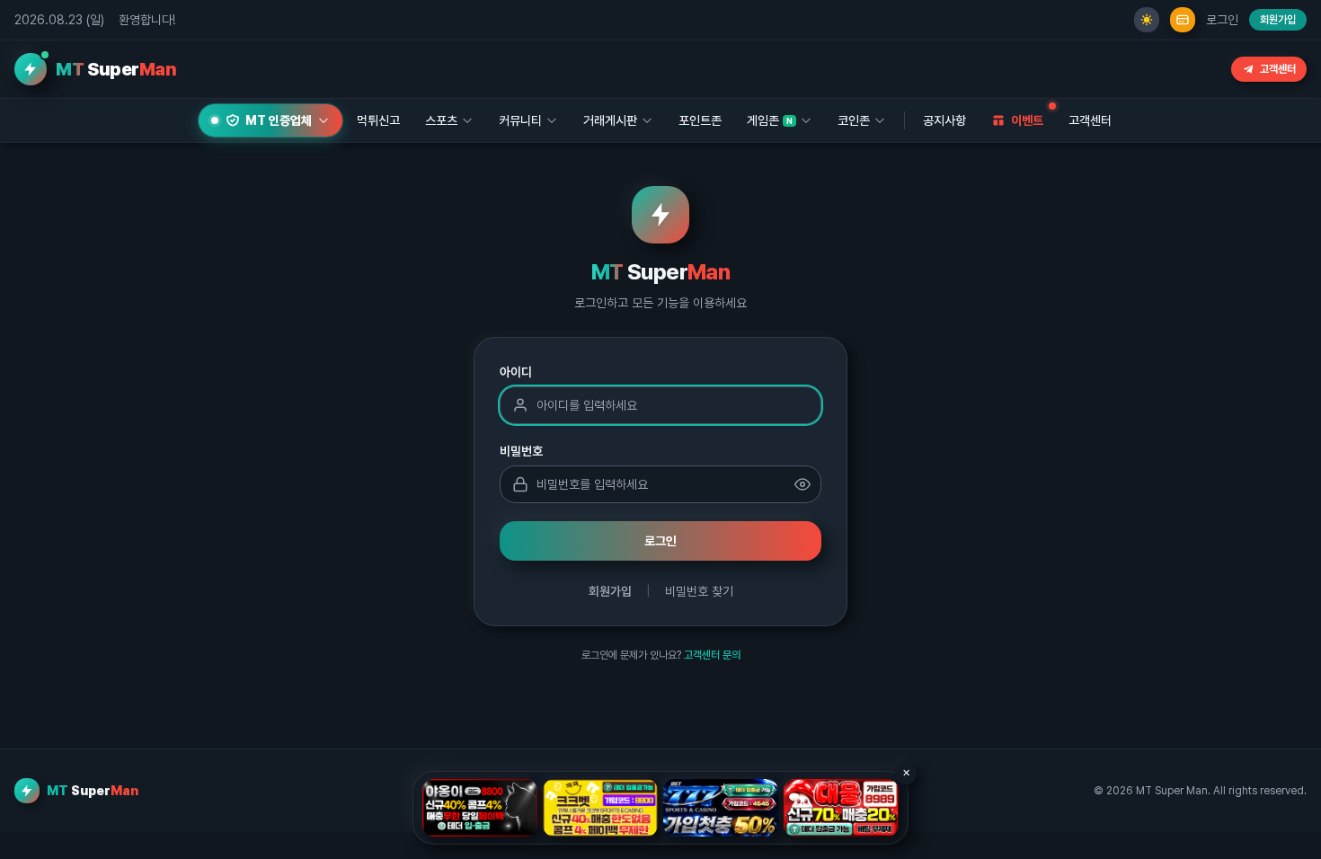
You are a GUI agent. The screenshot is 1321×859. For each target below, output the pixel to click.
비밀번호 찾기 (699, 591)
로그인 (1222, 20)
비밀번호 (521, 451)
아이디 (516, 372)
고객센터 (1278, 69)
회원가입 (1278, 19)
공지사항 (944, 120)
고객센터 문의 (712, 655)
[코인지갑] (1182, 19)
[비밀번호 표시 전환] (802, 484)
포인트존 (700, 120)
